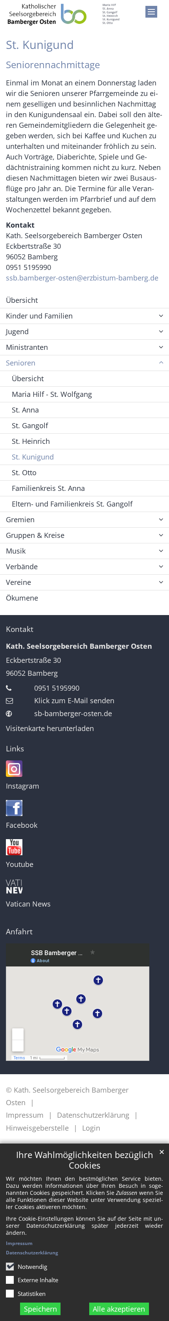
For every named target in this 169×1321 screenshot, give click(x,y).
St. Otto (24, 472)
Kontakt (19, 629)
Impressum (19, 1243)
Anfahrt (19, 931)
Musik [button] (16, 551)
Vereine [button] (18, 582)
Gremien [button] (20, 519)
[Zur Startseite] (63, 14)
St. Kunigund (40, 45)
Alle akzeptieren (119, 1309)
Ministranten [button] (27, 347)
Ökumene (22, 598)
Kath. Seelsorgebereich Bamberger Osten (79, 646)
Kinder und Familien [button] (39, 315)
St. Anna (25, 409)
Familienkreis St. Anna (48, 488)
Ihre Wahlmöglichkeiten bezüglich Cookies (84, 1160)
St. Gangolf (30, 425)
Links (15, 748)
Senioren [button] (20, 362)
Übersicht (22, 300)
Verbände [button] (22, 566)
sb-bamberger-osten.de (73, 713)
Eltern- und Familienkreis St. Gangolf (72, 503)
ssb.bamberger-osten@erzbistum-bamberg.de (82, 277)
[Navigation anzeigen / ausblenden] (151, 12)
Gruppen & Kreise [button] (35, 535)
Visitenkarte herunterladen (50, 728)
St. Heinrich (31, 441)
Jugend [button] (17, 331)
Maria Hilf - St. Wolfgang (52, 394)
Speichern (40, 1309)
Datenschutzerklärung (32, 1252)
